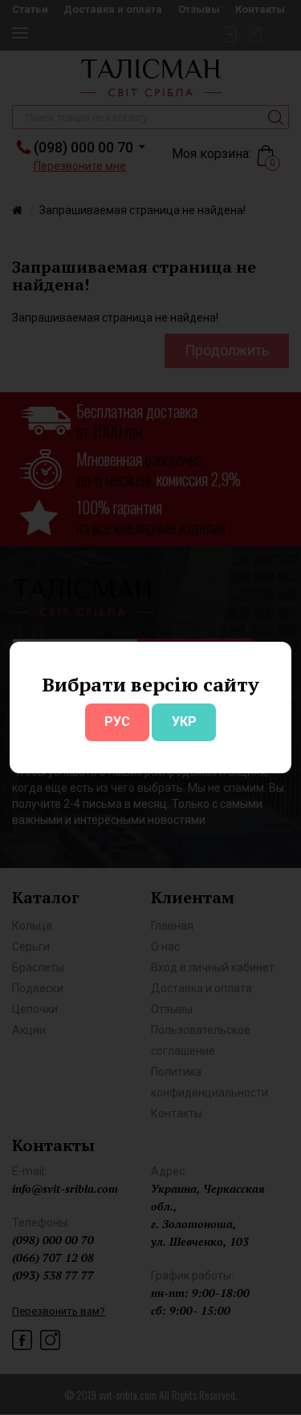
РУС (117, 721)
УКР (184, 721)
